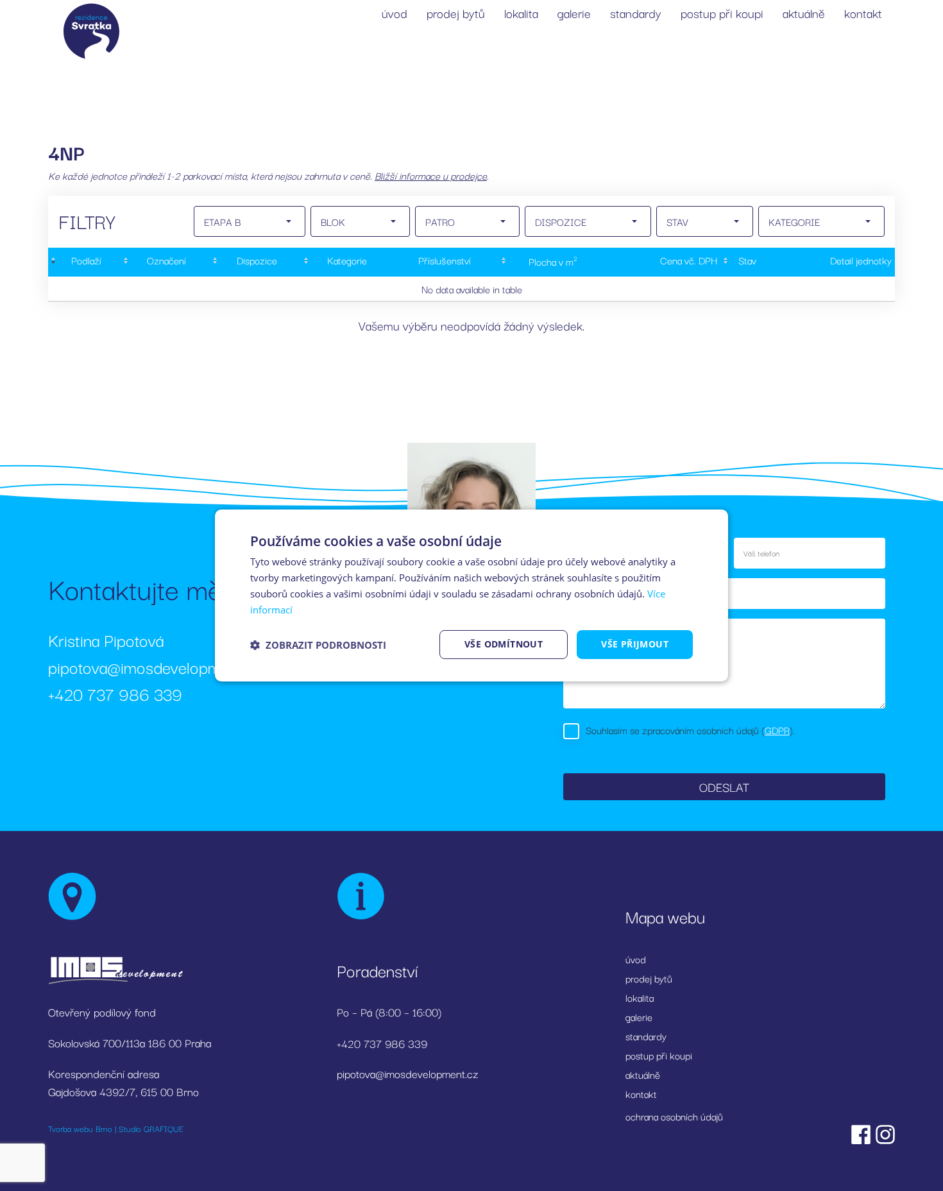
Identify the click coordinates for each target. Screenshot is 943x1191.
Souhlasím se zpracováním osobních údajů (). (690, 729)
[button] (318, 645)
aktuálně (804, 12)
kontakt (863, 12)
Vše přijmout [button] (634, 644)
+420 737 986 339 (115, 693)
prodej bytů (456, 12)
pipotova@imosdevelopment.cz (155, 666)
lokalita (521, 12)
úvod (394, 12)
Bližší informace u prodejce (431, 175)
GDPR (777, 729)
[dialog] (471, 595)
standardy (635, 12)
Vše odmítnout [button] (503, 644)
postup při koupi (722, 12)
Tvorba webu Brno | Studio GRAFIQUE (115, 1128)
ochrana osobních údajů (674, 1116)
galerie (574, 12)
